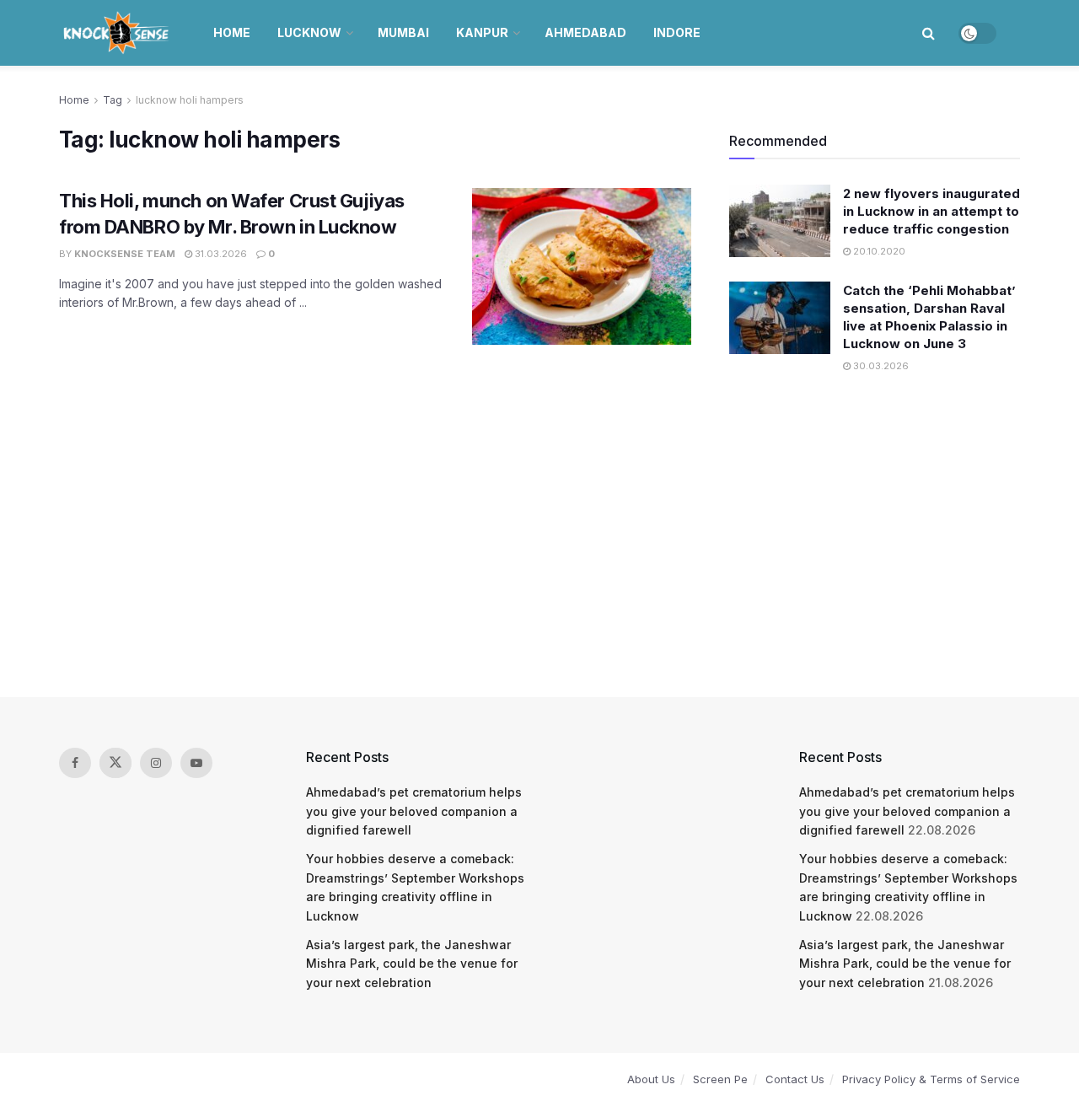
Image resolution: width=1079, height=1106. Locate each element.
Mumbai (403, 32)
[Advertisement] (539, 537)
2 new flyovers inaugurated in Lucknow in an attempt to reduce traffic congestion (931, 211)
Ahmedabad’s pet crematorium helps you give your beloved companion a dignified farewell (414, 811)
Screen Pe (720, 1079)
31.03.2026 (219, 254)
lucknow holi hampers (190, 100)
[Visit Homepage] (117, 33)
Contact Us (794, 1079)
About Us (651, 1079)
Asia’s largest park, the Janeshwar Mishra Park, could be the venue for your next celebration (412, 963)
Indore (677, 32)
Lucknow (309, 32)
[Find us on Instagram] (156, 763)
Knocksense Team (124, 254)
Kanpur (482, 32)
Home (231, 32)
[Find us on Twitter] (115, 763)
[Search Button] (928, 33)
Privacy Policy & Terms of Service (931, 1079)
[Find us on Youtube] (196, 763)
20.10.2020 (878, 251)
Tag (112, 100)
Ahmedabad (585, 32)
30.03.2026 (880, 366)
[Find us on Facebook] (75, 763)
